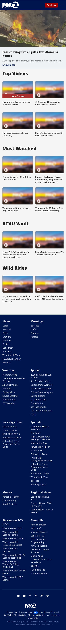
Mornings (37, 321)
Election (6, 362)
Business (6, 344)
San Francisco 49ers (40, 381)
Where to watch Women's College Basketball (11, 564)
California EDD (9, 426)
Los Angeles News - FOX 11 (40, 498)
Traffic (34, 329)
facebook (30, 595)
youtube (24, 595)
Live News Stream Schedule (40, 551)
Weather (8, 370)
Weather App (8, 399)
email (18, 595)
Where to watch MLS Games (12, 578)
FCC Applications (39, 573)
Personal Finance (10, 496)
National (6, 329)
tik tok (41, 595)
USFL (33, 414)
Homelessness (9, 430)
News (6, 321)
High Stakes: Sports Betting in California (40, 438)
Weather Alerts (9, 374)
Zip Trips (35, 325)
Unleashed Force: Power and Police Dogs (11, 444)
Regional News (41, 492)
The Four (35, 432)
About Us (37, 520)
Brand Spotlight (38, 484)
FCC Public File (38, 569)
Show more (9, 65)
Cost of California (11, 433)
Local (5, 325)
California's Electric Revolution (40, 428)
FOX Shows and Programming (38, 541)
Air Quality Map (10, 384)
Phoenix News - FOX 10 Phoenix (41, 504)
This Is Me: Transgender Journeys (41, 459)
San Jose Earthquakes (41, 410)
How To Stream (38, 524)
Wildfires (6, 340)
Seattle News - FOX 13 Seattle (42, 511)
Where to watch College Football (10, 533)
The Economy (9, 500)
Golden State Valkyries (42, 392)
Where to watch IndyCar (10, 550)
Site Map (35, 566)
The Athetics (37, 403)
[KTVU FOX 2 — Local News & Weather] (11, 5)
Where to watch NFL (12, 528)
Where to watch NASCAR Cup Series (12, 543)
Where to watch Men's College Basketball (13, 556)
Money (7, 492)
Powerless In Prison (12, 437)
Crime (5, 333)
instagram (35, 595)
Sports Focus (37, 450)
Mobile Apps (37, 555)
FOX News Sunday (11, 358)
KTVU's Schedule (39, 545)
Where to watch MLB (13, 538)
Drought (6, 336)
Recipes (34, 336)
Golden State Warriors (41, 384)
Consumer (7, 347)
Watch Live (51, 5)
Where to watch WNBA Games (13, 572)
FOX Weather (9, 403)
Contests (35, 333)
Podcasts (7, 351)
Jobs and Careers (39, 532)
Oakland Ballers (38, 399)
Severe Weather (10, 395)
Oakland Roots (38, 395)
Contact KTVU (38, 535)
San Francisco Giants (41, 388)
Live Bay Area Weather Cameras (13, 380)
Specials (36, 422)
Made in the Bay (39, 443)
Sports (35, 370)
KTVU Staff (36, 528)
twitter (47, 595)
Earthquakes (8, 392)
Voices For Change (40, 473)
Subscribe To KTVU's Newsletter (41, 561)
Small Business (9, 504)
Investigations (12, 422)
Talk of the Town (39, 454)
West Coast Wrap (11, 355)
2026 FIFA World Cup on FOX (41, 376)
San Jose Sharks (38, 406)
